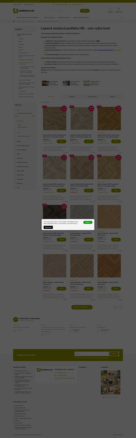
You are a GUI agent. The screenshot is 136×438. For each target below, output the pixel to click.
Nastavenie (48, 227)
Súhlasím (88, 222)
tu (76, 223)
